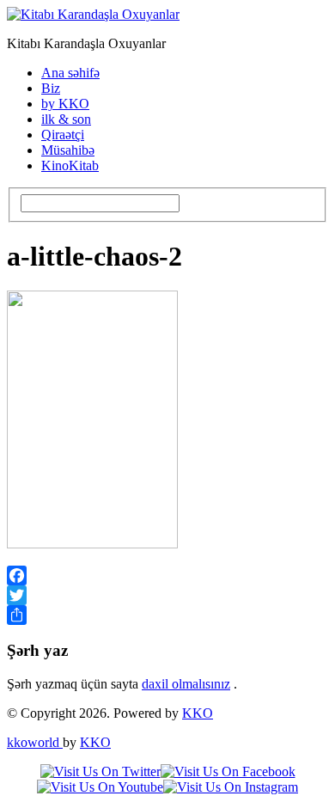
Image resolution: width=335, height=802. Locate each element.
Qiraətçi (62, 134)
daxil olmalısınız (186, 683)
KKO (197, 713)
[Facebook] (167, 575)
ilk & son (66, 119)
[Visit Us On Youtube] (100, 787)
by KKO (65, 103)
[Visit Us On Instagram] (230, 787)
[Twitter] (167, 595)
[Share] (167, 615)
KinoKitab (70, 165)
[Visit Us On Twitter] (100, 771)
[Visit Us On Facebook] (228, 771)
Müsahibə (67, 150)
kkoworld (35, 742)
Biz (50, 88)
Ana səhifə (70, 72)
